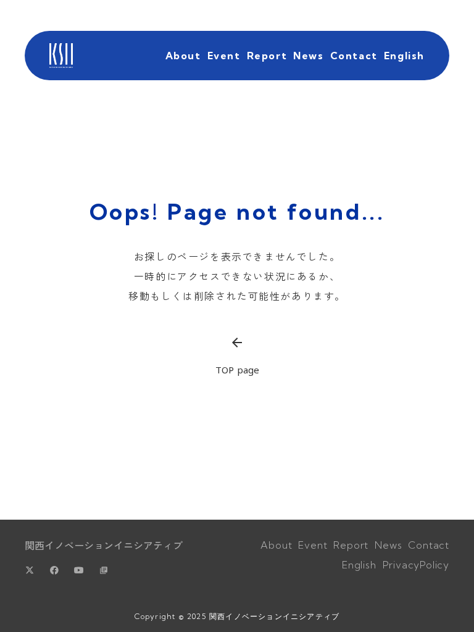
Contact (354, 55)
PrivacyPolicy (416, 565)
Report (267, 55)
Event (224, 55)
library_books (103, 570)
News (308, 55)
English (404, 55)
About (183, 55)
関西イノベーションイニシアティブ (104, 545)
